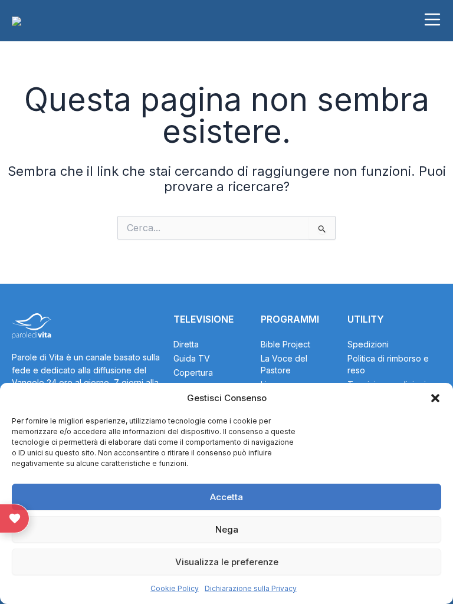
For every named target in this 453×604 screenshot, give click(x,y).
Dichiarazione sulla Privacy (251, 588)
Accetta (226, 497)
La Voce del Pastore (284, 364)
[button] (435, 398)
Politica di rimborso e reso (388, 364)
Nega (226, 529)
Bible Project (285, 344)
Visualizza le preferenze (226, 561)
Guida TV (191, 358)
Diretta (186, 344)
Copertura (193, 372)
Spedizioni (368, 344)
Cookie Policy (174, 588)
